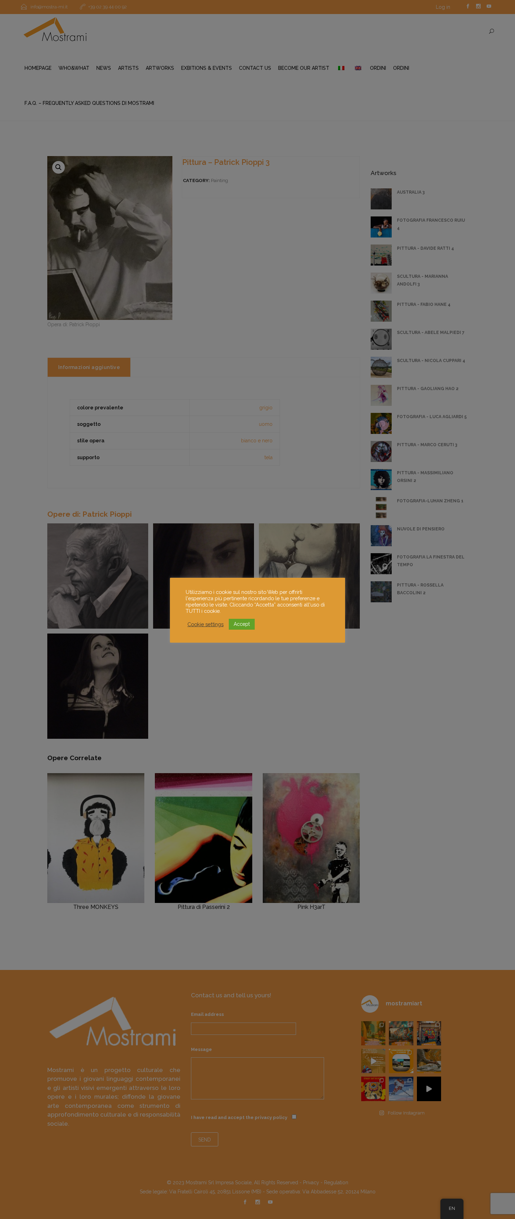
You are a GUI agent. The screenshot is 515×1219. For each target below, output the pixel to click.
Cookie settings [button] (205, 624)
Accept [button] (242, 624)
